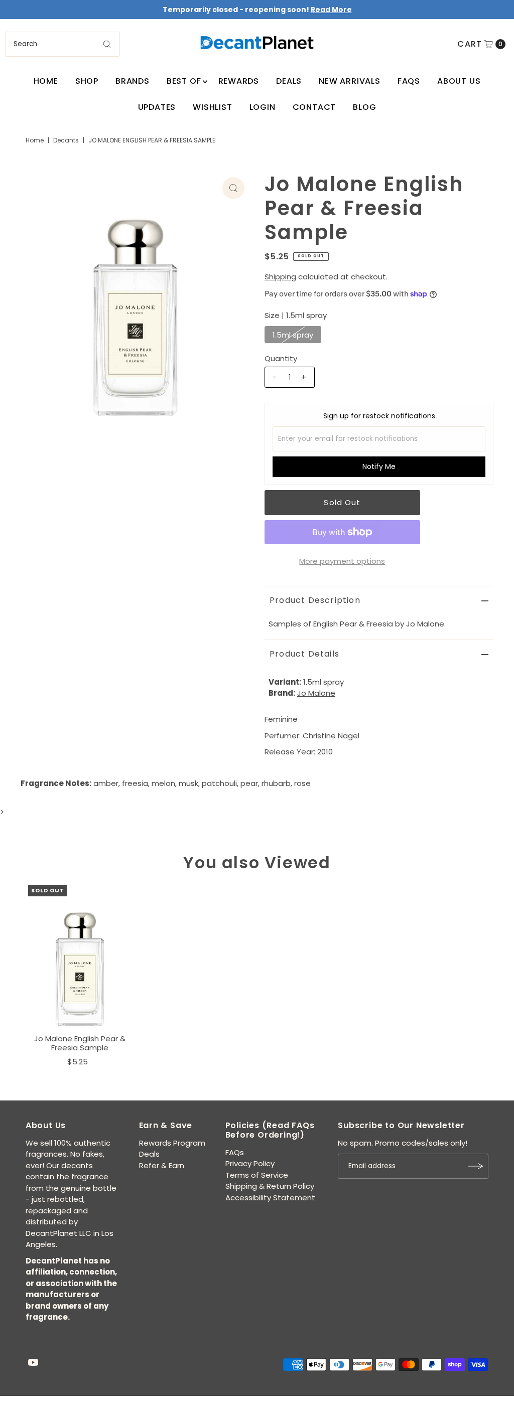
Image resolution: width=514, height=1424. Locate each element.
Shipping (280, 276)
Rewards (239, 81)
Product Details (304, 654)
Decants (66, 140)
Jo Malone (316, 693)
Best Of (184, 81)
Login (262, 107)
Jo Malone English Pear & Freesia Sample (79, 1043)
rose (302, 783)
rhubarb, (277, 783)
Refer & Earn (161, 1165)
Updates (157, 107)
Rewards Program (172, 1143)
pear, (250, 783)
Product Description (315, 600)
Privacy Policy (250, 1163)
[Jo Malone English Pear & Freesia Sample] (80, 957)
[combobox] (62, 44)
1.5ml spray (293, 335)
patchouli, (220, 783)
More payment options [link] (342, 561)
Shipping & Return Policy (269, 1186)
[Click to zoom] (233, 188)
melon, (164, 783)
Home (46, 81)
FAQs (409, 81)
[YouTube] (33, 1363)
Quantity (281, 358)
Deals (289, 81)
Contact (314, 107)
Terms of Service (256, 1175)
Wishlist (212, 107)
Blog (364, 107)
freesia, (136, 783)
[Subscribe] (475, 1166)
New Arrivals (349, 81)
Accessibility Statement (270, 1197)
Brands (132, 81)
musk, (189, 783)
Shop (86, 81)
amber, (106, 783)
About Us (458, 81)
